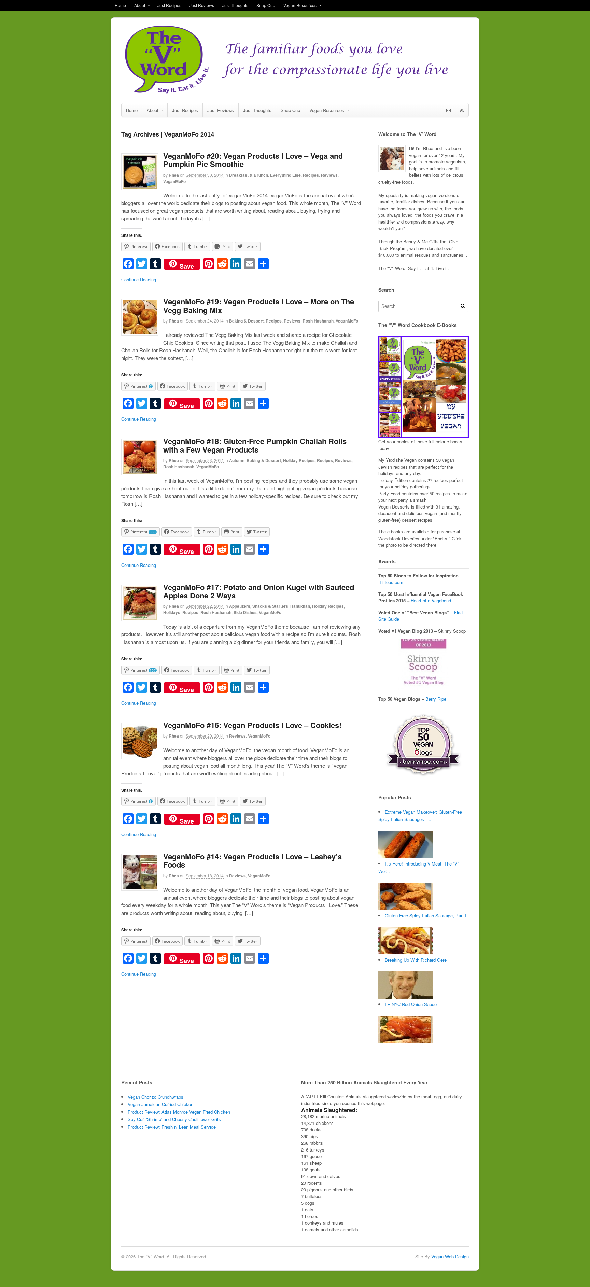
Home (120, 5)
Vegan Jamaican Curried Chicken (160, 1104)
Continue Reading (138, 279)
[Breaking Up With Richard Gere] (405, 996)
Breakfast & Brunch (248, 175)
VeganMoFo (174, 181)
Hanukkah (300, 606)
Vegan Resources (300, 5)
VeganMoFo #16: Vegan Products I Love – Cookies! (252, 724)
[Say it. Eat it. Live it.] (295, 92)
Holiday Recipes (299, 460)
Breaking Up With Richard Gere (416, 960)
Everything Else (285, 175)
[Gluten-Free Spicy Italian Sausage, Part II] (405, 952)
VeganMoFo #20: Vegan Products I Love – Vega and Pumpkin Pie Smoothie (253, 159)
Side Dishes (245, 612)
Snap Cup (265, 5)
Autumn (236, 460)
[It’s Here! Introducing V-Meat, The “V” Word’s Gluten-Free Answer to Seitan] (405, 908)
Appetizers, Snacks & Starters (258, 606)
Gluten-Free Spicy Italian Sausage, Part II (426, 915)
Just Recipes (169, 5)
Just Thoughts (235, 5)
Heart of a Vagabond (431, 600)
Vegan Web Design (450, 1256)
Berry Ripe (435, 699)
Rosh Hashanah (318, 321)
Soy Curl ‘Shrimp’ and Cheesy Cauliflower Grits (174, 1119)
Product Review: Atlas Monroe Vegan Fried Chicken (179, 1112)
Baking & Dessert (246, 321)
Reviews (329, 175)
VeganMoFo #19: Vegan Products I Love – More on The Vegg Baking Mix (258, 305)
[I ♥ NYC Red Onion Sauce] (405, 1041)
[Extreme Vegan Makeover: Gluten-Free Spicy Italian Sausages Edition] (405, 856)
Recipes (311, 175)
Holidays (171, 612)
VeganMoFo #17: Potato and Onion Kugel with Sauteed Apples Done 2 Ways (258, 591)
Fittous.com (391, 582)
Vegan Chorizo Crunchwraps (155, 1096)
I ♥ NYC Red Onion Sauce (411, 1004)
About (139, 5)
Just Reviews (201, 5)
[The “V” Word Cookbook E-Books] (423, 435)
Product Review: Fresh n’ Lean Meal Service (172, 1127)
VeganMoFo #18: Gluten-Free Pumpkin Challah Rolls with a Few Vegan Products (255, 445)
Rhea (174, 175)
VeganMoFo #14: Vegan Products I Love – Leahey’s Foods (252, 860)
